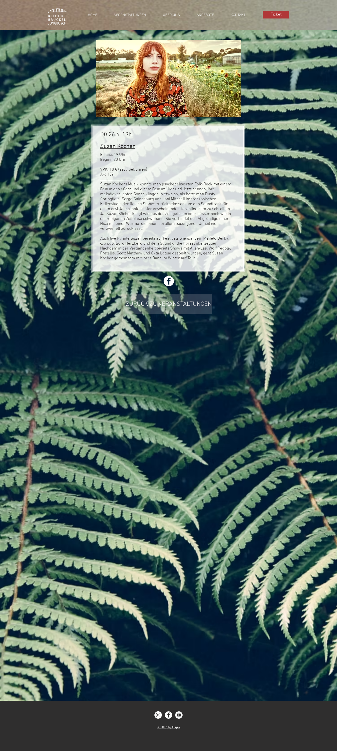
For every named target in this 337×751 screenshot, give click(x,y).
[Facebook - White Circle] (168, 715)
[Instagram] (158, 715)
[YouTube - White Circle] (179, 715)
